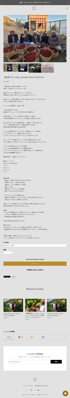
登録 (56, 361)
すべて (9, 337)
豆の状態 (6, 242)
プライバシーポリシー (28, 385)
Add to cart (35, 263)
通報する (14, 276)
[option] (35, 38)
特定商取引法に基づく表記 (41, 385)
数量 (4, 249)
